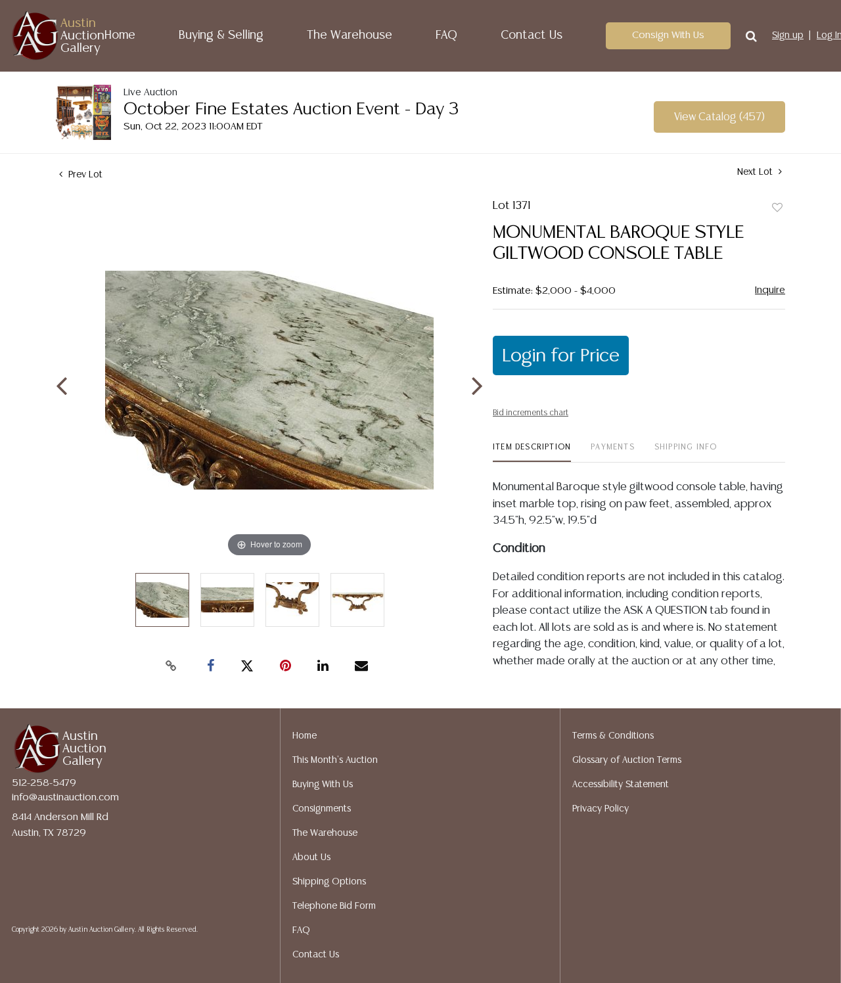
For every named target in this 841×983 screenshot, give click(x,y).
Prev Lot (84, 174)
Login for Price (561, 356)
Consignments (321, 808)
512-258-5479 (44, 783)
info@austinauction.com (65, 797)
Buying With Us (322, 784)
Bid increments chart (530, 413)
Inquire (770, 290)
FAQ (446, 35)
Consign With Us (668, 35)
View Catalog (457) (719, 117)
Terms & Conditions (613, 736)
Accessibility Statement (620, 784)
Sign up (788, 35)
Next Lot (756, 172)
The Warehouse (349, 35)
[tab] (532, 452)
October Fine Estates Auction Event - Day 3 (291, 109)
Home (119, 35)
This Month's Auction (335, 760)
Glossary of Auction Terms (626, 760)
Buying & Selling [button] (221, 35)
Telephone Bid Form (334, 906)
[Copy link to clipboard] (171, 666)
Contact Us (531, 35)
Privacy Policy (600, 808)
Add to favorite (777, 208)
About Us (311, 857)
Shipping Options (329, 881)
